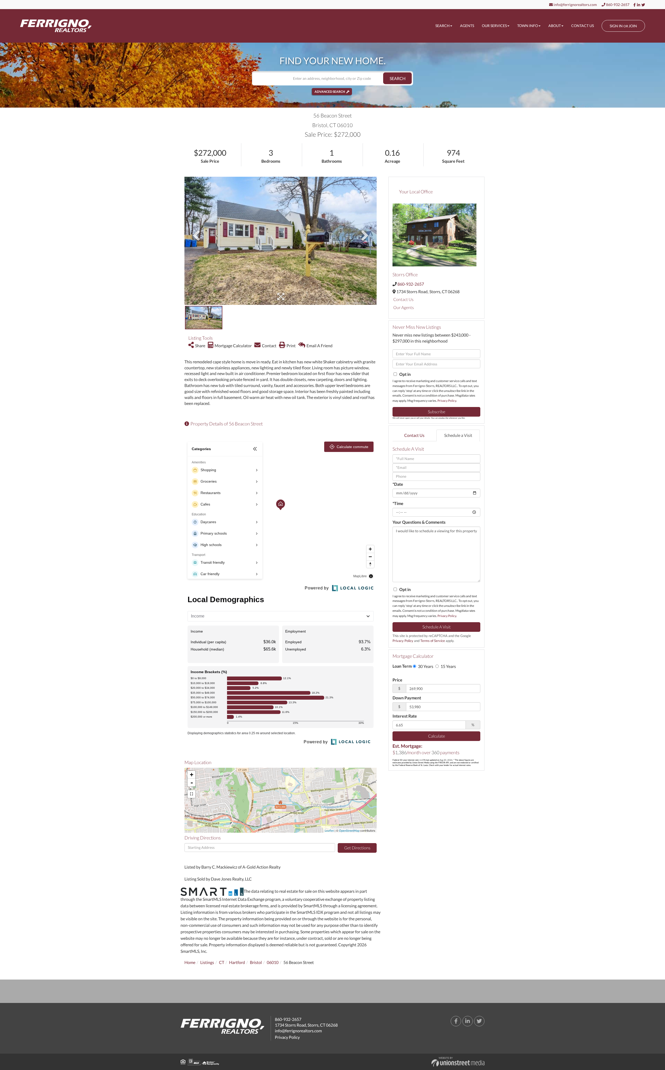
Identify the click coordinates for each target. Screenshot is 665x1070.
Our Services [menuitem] (494, 25)
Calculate (436, 735)
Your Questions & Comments (419, 522)
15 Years (448, 666)
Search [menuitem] (442, 25)
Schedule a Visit (458, 435)
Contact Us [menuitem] (582, 25)
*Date (398, 484)
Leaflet (329, 830)
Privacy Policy (446, 401)
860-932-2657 (617, 4)
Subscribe (436, 411)
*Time (398, 503)
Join (633, 26)
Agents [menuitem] (467, 25)
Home (189, 962)
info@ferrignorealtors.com (575, 4)
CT (221, 962)
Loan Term (402, 666)
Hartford (237, 962)
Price (397, 679)
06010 (272, 962)
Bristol (256, 962)
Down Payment (407, 697)
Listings (207, 962)
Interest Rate (405, 715)
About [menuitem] (554, 25)
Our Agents (403, 307)
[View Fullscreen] (191, 794)
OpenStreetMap (349, 830)
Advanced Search (330, 92)
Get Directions (357, 847)
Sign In (616, 26)
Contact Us (403, 299)
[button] (397, 78)
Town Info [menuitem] (527, 25)
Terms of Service (432, 641)
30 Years (425, 666)
